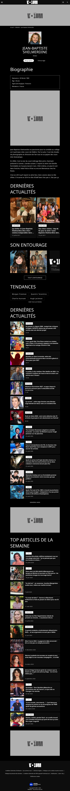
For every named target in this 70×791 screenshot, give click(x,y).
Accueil (12, 27)
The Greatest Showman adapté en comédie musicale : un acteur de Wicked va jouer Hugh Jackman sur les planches (41, 432)
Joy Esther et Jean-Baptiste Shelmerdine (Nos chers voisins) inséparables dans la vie (23, 232)
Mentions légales (38, 770)
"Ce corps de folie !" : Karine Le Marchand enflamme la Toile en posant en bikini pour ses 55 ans (42, 599)
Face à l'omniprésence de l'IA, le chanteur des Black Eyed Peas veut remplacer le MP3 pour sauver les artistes (41, 447)
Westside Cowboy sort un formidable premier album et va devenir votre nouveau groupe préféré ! (41, 477)
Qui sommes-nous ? (27, 770)
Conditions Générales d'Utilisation (13, 770)
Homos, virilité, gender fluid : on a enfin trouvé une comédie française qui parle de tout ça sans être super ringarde (42, 719)
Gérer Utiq (61, 773)
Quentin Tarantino (39, 294)
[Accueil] (32, 2)
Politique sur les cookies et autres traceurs (53, 770)
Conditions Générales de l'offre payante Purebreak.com (36, 773)
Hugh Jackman (36, 298)
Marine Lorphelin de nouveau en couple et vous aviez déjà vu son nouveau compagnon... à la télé (42, 656)
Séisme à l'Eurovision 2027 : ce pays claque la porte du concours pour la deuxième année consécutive (40, 388)
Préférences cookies (35, 776)
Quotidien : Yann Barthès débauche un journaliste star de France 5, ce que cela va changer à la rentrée (40, 689)
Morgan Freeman (19, 294)
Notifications (54, 773)
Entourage (41, 61)
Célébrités (17, 27)
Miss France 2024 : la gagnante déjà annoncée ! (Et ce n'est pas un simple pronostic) (41, 642)
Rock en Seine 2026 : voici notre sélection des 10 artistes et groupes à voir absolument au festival (41, 417)
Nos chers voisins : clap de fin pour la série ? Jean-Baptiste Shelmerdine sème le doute (49, 232)
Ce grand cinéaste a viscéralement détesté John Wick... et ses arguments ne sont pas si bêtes (41, 631)
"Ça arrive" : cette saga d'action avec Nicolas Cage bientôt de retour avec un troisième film (40, 402)
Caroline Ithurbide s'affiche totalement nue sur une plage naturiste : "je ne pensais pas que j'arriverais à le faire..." (42, 558)
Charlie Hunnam (19, 298)
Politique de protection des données (13, 773)
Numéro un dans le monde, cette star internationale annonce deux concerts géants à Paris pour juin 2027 (42, 358)
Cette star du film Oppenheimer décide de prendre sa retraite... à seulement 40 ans (39, 617)
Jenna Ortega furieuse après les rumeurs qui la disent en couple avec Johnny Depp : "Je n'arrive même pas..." (41, 672)
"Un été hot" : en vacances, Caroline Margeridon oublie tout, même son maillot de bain (41, 584)
